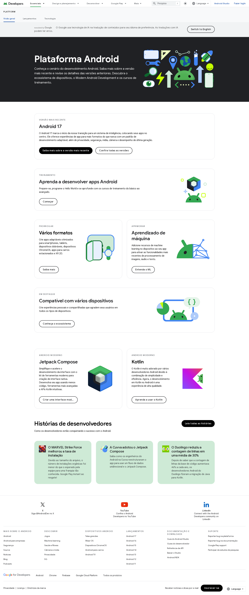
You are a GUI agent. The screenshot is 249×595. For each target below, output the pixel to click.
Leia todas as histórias (198, 423)
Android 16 (131, 540)
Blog (5, 559)
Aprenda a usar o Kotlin (149, 399)
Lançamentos (29, 18)
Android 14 (131, 550)
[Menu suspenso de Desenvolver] (103, 3)
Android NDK (173, 557)
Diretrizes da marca (36, 588)
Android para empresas (14, 540)
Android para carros (94, 550)
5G (45, 559)
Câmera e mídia (51, 550)
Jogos (47, 536)
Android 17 (50, 126)
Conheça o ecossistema (57, 323)
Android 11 (131, 563)
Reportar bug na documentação (222, 540)
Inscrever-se (211, 588)
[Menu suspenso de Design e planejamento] (79, 3)
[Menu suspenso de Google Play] (127, 3)
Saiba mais (49, 269)
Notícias (7, 554)
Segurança (8, 545)
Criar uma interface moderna (60, 399)
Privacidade (49, 554)
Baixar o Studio (174, 553)
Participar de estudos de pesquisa (223, 550)
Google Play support (217, 545)
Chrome (52, 575)
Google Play (117, 3)
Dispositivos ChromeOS (96, 545)
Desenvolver (93, 3)
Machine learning (52, 540)
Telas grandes (91, 536)
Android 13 (131, 554)
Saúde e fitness (51, 545)
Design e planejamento (64, 3)
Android (7, 536)
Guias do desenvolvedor (178, 543)
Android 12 (131, 559)
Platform (9, 11)
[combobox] (166, 3)
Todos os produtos (112, 575)
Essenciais (35, 3)
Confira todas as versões (114, 150)
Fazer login (240, 3)
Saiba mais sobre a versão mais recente (66, 150)
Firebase (66, 575)
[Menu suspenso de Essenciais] (45, 3)
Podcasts (7, 563)
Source (6, 550)
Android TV (90, 554)
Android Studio (222, 3)
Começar (48, 201)
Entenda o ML (143, 269)
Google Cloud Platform (86, 575)
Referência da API (175, 548)
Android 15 (131, 545)
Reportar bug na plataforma (221, 536)
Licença (20, 588)
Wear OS (89, 540)
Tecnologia (50, 18)
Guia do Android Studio (178, 539)
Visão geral (9, 18)
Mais (136, 3)
